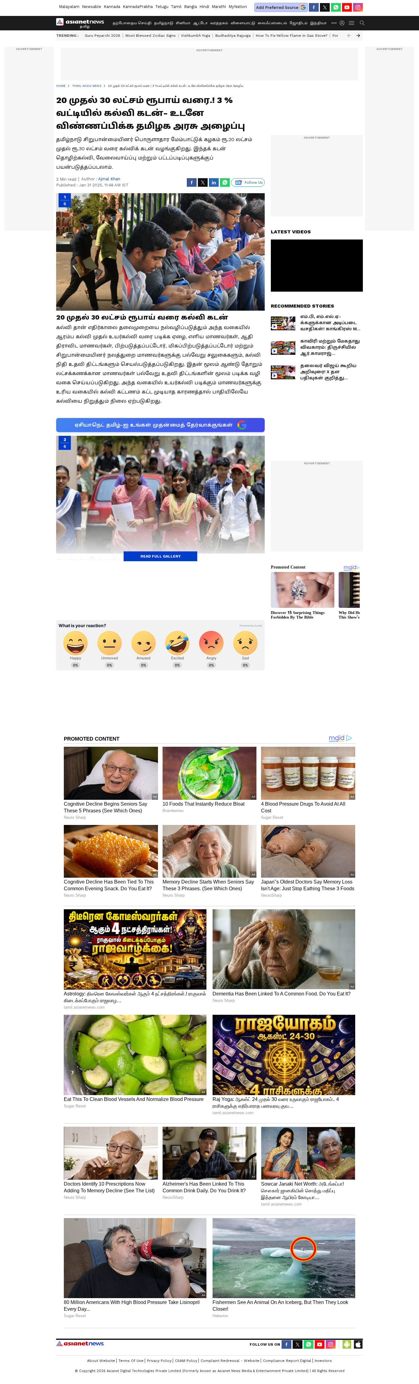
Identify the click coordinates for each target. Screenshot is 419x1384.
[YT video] (347, 7)
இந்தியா (318, 23)
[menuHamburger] (352, 23)
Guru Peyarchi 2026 (102, 35)
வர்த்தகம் (219, 23)
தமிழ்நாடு (163, 23)
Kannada (112, 6)
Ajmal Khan (109, 179)
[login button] (344, 23)
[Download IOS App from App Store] (358, 1344)
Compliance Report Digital (287, 1361)
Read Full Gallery (160, 556)
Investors (323, 1361)
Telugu (161, 6)
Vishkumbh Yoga (195, 35)
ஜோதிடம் (299, 23)
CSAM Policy (186, 1361)
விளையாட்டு (243, 23)
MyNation (238, 6)
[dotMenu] (334, 23)
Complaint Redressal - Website (230, 1361)
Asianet (80, 1343)
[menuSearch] (362, 23)
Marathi (219, 6)
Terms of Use (131, 1361)
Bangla (190, 6)
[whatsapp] (336, 7)
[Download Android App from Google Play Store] (347, 1344)
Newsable (91, 6)
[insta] (358, 7)
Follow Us (254, 182)
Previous (349, 35)
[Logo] (82, 23)
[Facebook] (314, 7)
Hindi (204, 6)
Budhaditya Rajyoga (233, 35)
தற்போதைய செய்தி (132, 23)
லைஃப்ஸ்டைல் (272, 23)
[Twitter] (325, 7)
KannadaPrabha (138, 6)
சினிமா (183, 23)
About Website (101, 1361)
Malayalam (69, 6)
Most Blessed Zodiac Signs (150, 35)
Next (358, 35)
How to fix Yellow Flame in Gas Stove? (291, 35)
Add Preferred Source (277, 7)
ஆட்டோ (200, 23)
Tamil (176, 6)
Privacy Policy (159, 1361)
